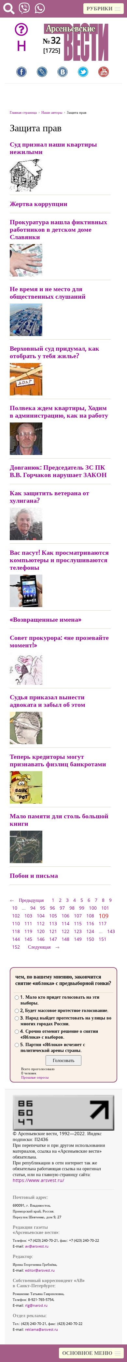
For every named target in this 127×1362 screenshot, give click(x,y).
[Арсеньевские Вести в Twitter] (83, 72)
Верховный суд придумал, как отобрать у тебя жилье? (54, 352)
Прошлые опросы (35, 1077)
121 (53, 931)
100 (93, 908)
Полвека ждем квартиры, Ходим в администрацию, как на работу (59, 411)
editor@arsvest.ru (40, 1270)
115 (78, 923)
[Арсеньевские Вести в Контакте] (62, 72)
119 (28, 931)
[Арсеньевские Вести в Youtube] (103, 72)
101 (105, 908)
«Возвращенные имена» (45, 619)
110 (16, 923)
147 (53, 939)
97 (62, 908)
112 (41, 923)
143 (111, 931)
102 (16, 916)
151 (102, 939)
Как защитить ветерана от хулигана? (49, 496)
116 (90, 923)
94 (32, 908)
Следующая (39, 947)
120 (41, 931)
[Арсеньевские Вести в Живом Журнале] (42, 72)
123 (78, 931)
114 (65, 923)
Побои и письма (34, 875)
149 (78, 939)
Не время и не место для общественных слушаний (48, 292)
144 (16, 939)
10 (14, 908)
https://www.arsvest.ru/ (38, 1180)
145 (28, 939)
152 (16, 947)
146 (41, 939)
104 (41, 916)
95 (42, 908)
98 (72, 908)
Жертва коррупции (38, 203)
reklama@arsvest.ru (41, 1329)
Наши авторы (51, 112)
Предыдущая (31, 900)
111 (28, 923)
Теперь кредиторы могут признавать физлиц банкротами (58, 760)
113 (53, 923)
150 (90, 939)
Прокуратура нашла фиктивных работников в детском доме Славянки (58, 229)
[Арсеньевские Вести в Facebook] (21, 72)
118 (16, 931)
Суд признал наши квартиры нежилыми (53, 148)
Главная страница (23, 112)
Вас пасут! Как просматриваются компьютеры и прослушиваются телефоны (59, 560)
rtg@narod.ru (36, 1305)
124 (90, 931)
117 (102, 923)
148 (65, 939)
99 (81, 908)
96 (52, 908)
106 (65, 916)
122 (65, 931)
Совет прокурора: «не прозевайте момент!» (59, 641)
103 (28, 916)
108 (90, 916)
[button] (103, 8)
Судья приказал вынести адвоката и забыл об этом (47, 701)
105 (53, 916)
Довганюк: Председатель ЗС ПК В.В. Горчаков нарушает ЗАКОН (58, 471)
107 (78, 916)
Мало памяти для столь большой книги (59, 819)
